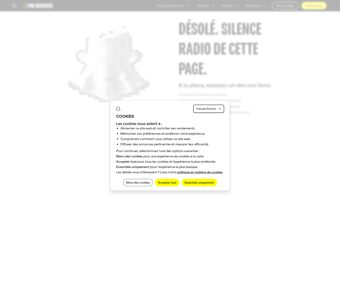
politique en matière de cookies (200, 172)
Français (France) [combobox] (206, 108)
